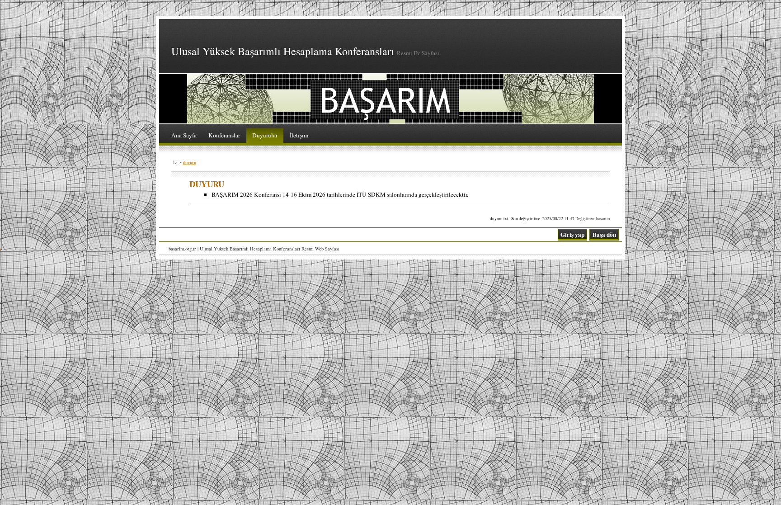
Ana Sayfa (184, 135)
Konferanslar (224, 135)
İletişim (299, 135)
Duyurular (265, 135)
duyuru (189, 162)
